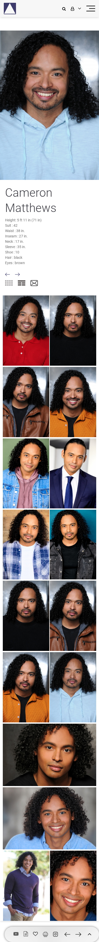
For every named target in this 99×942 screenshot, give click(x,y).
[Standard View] (21, 283)
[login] (75, 8)
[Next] (17, 274)
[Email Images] (34, 283)
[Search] (65, 8)
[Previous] (7, 274)
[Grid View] (9, 283)
